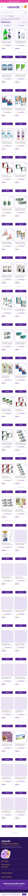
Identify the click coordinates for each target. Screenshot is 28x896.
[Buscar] (25, 12)
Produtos (6, 16)
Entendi (24, 894)
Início (2, 16)
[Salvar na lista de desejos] (12, 30)
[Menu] (2, 7)
